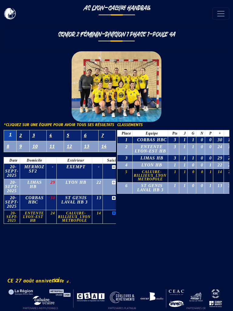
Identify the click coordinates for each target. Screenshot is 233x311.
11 (52, 146)
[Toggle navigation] (220, 14)
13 (86, 146)
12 (69, 146)
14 (103, 146)
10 (35, 146)
